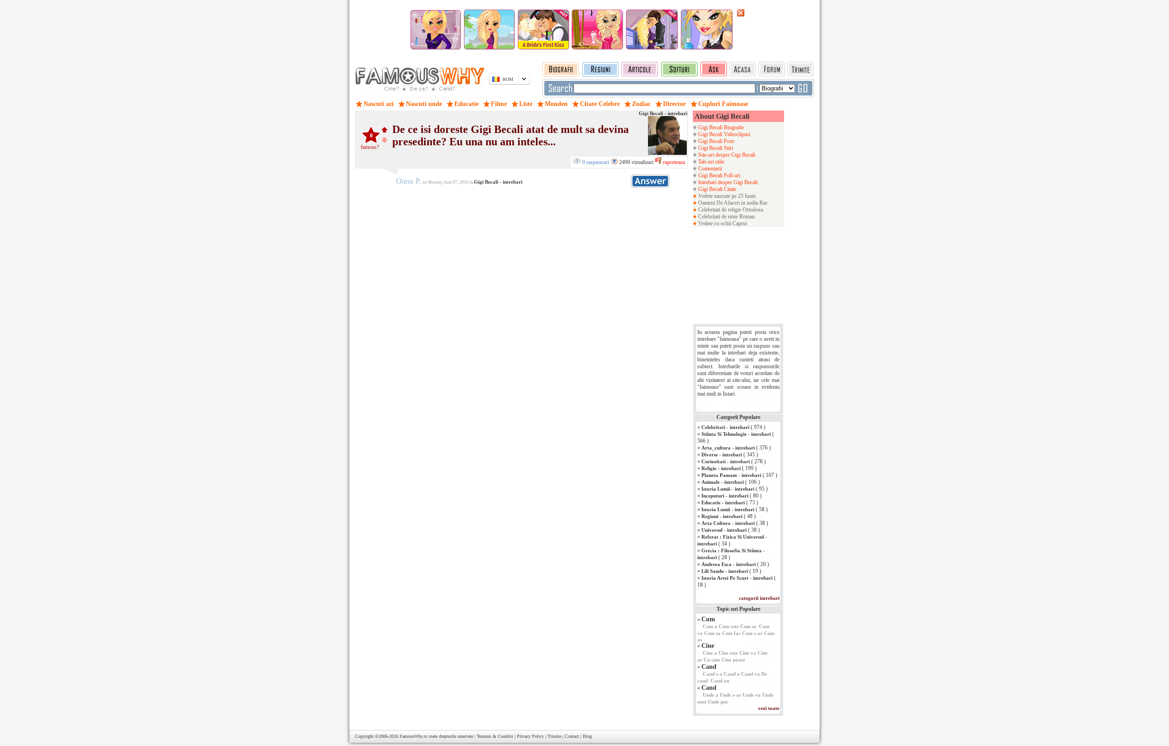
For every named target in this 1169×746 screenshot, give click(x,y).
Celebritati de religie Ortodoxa (730, 209)
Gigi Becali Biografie (720, 127)
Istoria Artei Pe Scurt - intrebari (737, 578)
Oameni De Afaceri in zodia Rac (732, 203)
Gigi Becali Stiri (715, 148)
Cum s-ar (752, 633)
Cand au (720, 680)
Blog (587, 736)
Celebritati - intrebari (725, 427)
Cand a (732, 674)
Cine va (747, 653)
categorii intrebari (759, 598)
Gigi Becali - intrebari (663, 113)
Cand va (750, 674)
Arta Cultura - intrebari (728, 523)
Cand (708, 666)
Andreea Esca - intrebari (728, 564)
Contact (572, 736)
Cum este (729, 626)
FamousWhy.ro (413, 736)
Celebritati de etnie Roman (726, 216)
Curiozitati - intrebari (725, 461)
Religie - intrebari (721, 468)
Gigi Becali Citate (716, 189)
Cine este (728, 653)
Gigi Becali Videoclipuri (723, 134)
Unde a (710, 695)
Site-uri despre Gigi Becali (726, 155)
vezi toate (768, 708)
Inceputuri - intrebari (724, 495)
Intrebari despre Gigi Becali (727, 182)
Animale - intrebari (722, 482)
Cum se (748, 626)
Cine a (710, 653)
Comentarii (709, 168)
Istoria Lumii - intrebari (727, 489)
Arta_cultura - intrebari (728, 447)
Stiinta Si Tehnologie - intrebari (736, 434)
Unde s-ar (730, 695)
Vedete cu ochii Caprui (722, 223)
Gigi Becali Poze (715, 141)
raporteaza (673, 162)
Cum (708, 619)
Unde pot (718, 701)
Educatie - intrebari (723, 502)
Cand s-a (712, 674)
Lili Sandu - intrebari (724, 571)
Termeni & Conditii (495, 736)
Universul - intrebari (724, 530)
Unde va (751, 695)
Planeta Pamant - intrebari (731, 475)
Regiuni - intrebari (721, 516)
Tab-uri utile (710, 162)
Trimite (554, 736)
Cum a (710, 626)
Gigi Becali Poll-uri (718, 175)
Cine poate (733, 659)
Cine (707, 645)
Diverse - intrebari (721, 454)
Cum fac (731, 633)
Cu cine (712, 659)
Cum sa (712, 633)
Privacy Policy (530, 736)
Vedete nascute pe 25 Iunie (726, 196)
